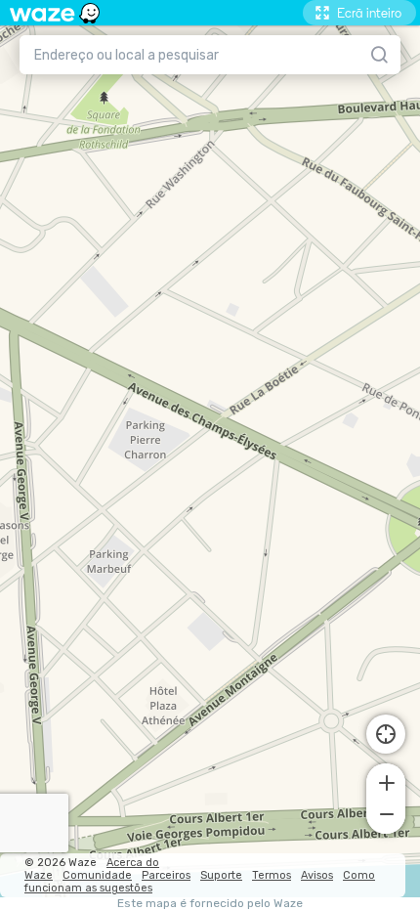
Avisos (317, 875)
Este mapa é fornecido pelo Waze (210, 903)
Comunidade (97, 875)
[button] (385, 781)
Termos (271, 875)
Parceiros (166, 875)
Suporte (221, 875)
